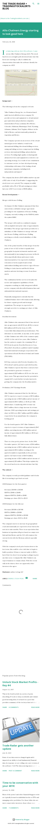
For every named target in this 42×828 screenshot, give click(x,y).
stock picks (19, 578)
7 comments (13, 808)
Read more (35, 707)
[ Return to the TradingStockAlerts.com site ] (14, 18)
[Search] (33, 3)
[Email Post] (26, 578)
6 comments (13, 707)
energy (11, 578)
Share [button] (35, 578)
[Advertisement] (21, 654)
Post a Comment (15, 771)
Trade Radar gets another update (18, 747)
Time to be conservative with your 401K (20, 784)
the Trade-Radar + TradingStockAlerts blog (16, 6)
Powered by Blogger (22, 820)
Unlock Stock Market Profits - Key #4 (20, 683)
